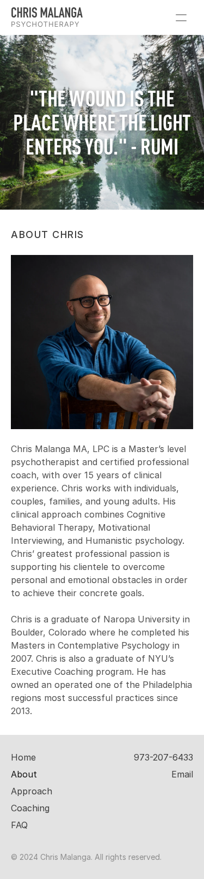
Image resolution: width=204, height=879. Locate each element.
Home (23, 757)
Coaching (30, 808)
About (24, 774)
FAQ (19, 824)
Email (182, 774)
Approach (31, 791)
